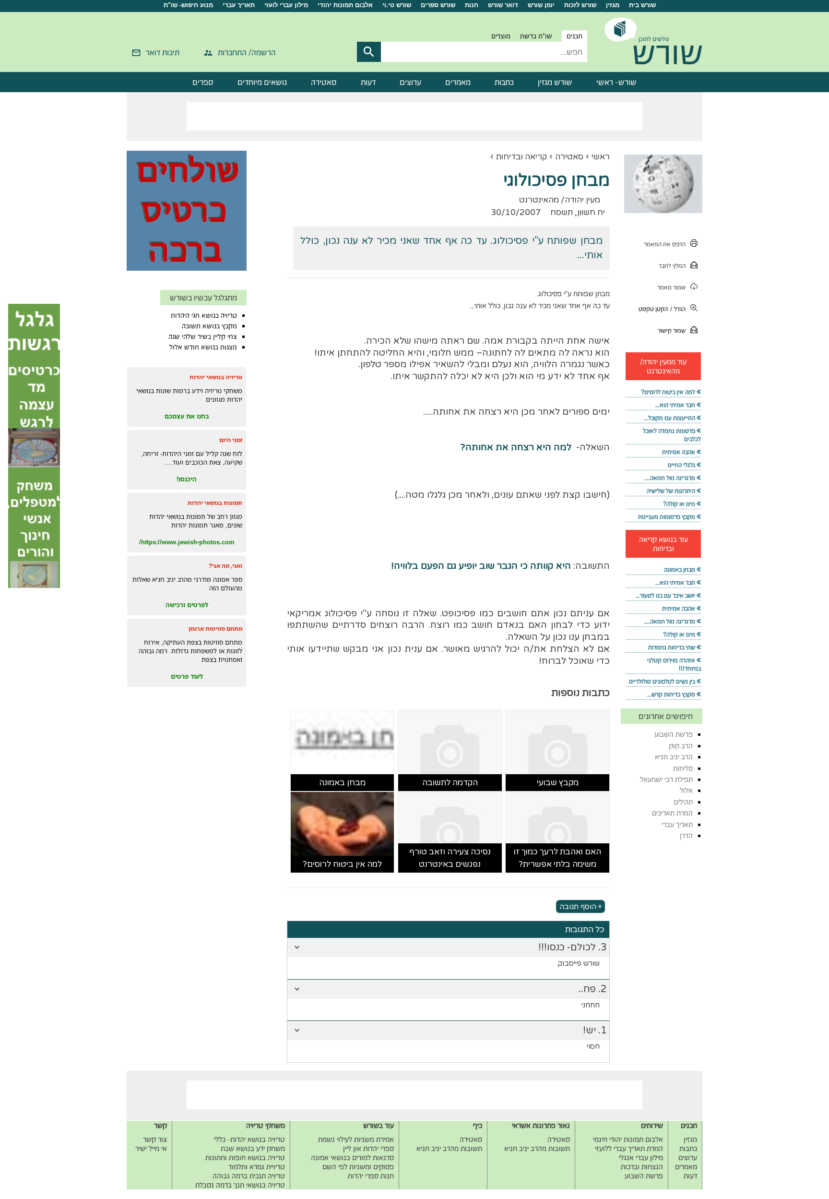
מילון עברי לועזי (286, 5)
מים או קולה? (679, 504)
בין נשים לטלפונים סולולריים (662, 681)
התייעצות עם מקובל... (669, 418)
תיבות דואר (162, 52)
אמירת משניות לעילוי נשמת (356, 1139)
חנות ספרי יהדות (371, 1175)
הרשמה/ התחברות (247, 52)
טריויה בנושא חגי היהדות (204, 315)
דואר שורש (503, 5)
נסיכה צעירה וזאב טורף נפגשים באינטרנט (450, 858)
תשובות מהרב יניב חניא (537, 1148)
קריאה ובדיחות (521, 157)
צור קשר (155, 1139)
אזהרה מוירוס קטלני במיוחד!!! (674, 664)
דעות (368, 82)
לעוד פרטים (187, 676)
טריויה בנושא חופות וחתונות (245, 1157)
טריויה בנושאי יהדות (215, 377)
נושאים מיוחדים (262, 82)
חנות (471, 5)
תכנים (574, 36)
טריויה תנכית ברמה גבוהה (249, 1175)
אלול (686, 790)
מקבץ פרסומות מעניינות (666, 517)
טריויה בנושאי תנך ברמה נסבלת (240, 1184)
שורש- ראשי (616, 82)
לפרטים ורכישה (187, 604)
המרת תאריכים (672, 812)
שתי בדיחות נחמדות (671, 647)
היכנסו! (187, 479)
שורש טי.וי (396, 5)
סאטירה (324, 82)
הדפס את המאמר (665, 244)
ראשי (601, 157)
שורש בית (642, 5)
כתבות (504, 82)
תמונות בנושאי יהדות (215, 503)
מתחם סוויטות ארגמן (215, 628)
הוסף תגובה (577, 906)
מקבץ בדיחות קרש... (671, 694)
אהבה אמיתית (678, 452)
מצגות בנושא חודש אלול (203, 347)
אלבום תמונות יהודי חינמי (628, 1139)
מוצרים (500, 36)
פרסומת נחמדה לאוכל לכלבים (672, 435)
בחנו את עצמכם (187, 416)
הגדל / (678, 309)
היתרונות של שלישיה (671, 491)
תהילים (683, 801)
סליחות (683, 768)
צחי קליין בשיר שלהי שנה (202, 336)
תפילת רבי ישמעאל (666, 779)
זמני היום (230, 440)
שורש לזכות (580, 5)
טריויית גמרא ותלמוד (256, 1166)
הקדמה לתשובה (450, 783)
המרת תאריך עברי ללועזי (629, 1148)
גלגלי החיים (681, 465)
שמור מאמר (671, 287)
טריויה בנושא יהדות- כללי (249, 1139)
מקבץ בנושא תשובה (209, 326)
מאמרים (458, 82)
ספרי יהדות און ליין (368, 1148)
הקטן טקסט (653, 309)
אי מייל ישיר (151, 1148)
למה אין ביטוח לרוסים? (342, 864)
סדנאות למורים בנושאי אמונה (352, 1157)
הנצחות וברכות (642, 1166)
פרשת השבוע (673, 734)
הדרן (686, 835)
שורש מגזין (555, 82)
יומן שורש (541, 5)
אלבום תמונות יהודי (345, 5)
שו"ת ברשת (536, 36)
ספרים (202, 82)
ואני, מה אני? (225, 566)
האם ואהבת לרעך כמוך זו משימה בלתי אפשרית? (557, 858)
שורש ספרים (438, 5)
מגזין (612, 5)
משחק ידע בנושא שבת (253, 1148)
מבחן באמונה (342, 783)
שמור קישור (672, 330)
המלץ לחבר (672, 266)
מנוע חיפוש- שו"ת (188, 5)
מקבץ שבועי (558, 783)
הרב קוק (681, 745)
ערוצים (410, 82)
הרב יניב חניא (674, 756)
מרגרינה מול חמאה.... (669, 478)
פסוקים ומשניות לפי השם (358, 1166)
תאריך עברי (239, 5)
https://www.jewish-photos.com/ (187, 542)
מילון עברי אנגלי (641, 1157)
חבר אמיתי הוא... (675, 405)
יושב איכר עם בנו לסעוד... (665, 595)
